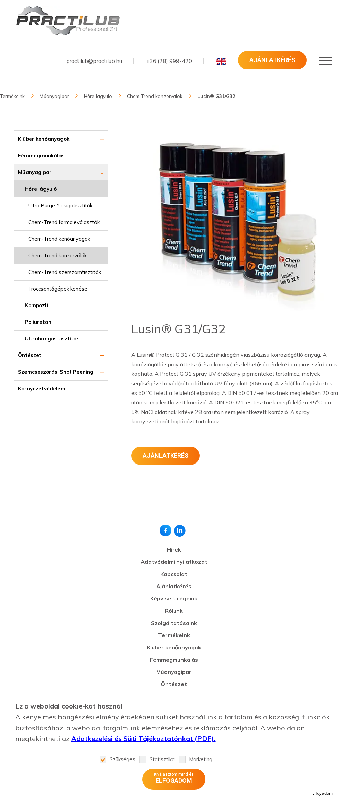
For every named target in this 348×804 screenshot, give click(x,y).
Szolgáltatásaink (174, 622)
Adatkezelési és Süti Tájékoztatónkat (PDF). (143, 738)
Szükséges (122, 759)
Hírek (174, 549)
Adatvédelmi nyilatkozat (174, 561)
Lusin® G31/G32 (216, 96)
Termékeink (12, 96)
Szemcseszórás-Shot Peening (55, 372)
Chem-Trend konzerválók (154, 96)
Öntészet (29, 355)
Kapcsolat (173, 574)
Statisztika (162, 759)
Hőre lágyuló (98, 96)
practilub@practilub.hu (94, 61)
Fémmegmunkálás (41, 155)
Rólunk (174, 610)
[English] (221, 61)
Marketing (200, 759)
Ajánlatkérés (272, 60)
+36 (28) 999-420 (169, 61)
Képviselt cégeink (173, 598)
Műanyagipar (54, 96)
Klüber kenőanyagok (43, 139)
